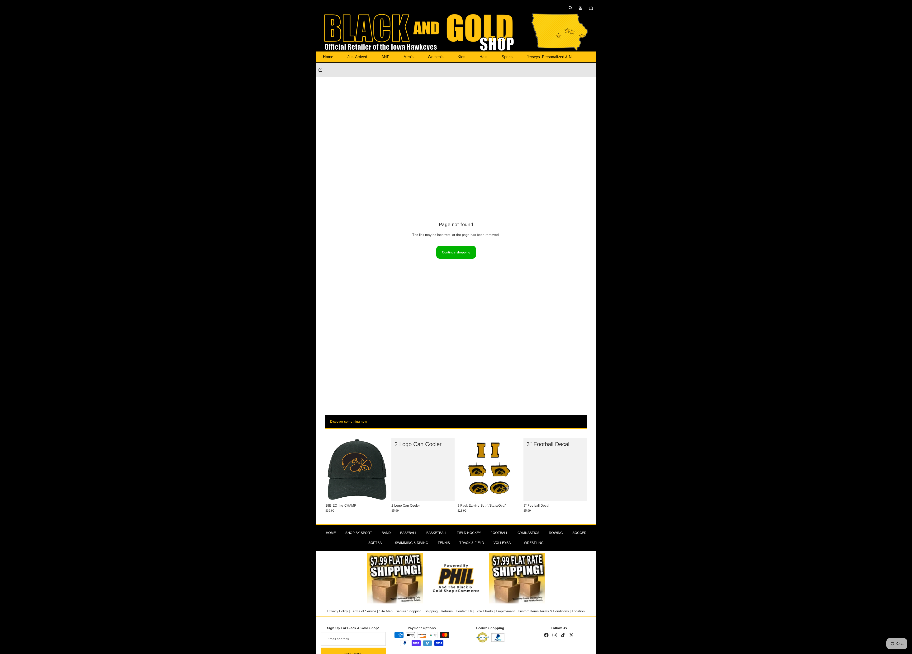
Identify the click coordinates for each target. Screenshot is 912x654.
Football (499, 533)
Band (386, 533)
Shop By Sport (358, 533)
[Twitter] (571, 635)
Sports (507, 57)
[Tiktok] (563, 635)
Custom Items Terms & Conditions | (544, 611)
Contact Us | (465, 611)
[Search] (570, 8)
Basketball (436, 533)
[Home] (320, 70)
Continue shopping (456, 252)
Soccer (579, 533)
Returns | (448, 611)
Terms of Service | (364, 611)
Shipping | (432, 611)
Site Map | (386, 611)
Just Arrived (357, 57)
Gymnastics (528, 533)
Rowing (556, 533)
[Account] (580, 8)
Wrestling (534, 543)
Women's (435, 57)
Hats (483, 57)
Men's (408, 57)
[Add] (381, 493)
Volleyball (504, 543)
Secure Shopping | (409, 611)
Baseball (408, 533)
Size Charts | (485, 611)
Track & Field (471, 543)
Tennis (444, 543)
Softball (376, 543)
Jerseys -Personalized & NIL (551, 57)
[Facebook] (546, 635)
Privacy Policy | (338, 611)
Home (328, 57)
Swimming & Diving (411, 543)
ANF (385, 57)
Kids (461, 57)
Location (578, 611)
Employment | (506, 611)
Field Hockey (469, 533)
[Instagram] (555, 635)
